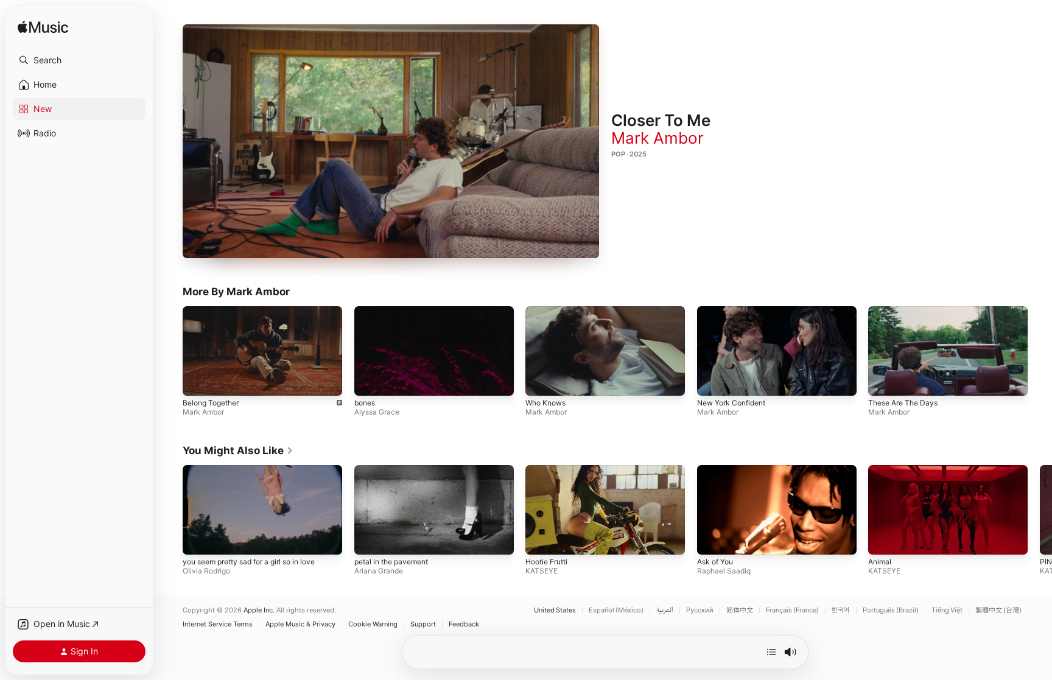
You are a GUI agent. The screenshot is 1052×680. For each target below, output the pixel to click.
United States (555, 610)
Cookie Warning (373, 624)
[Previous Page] (170, 509)
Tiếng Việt (947, 610)
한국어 (841, 610)
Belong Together (211, 403)
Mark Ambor (657, 137)
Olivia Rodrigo (206, 570)
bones (364, 403)
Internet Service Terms (218, 624)
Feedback (464, 624)
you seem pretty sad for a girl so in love (249, 561)
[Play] (390, 141)
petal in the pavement (391, 561)
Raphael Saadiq (724, 570)
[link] (238, 450)
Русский (700, 610)
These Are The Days (903, 403)
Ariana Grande (378, 570)
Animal (879, 561)
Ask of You (715, 561)
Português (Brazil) (891, 610)
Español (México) (616, 610)
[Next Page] (1039, 509)
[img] (43, 28)
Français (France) (792, 610)
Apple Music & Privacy (300, 624)
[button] (79, 60)
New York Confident (731, 403)
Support (423, 624)
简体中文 (739, 610)
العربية (664, 610)
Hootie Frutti (546, 561)
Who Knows (545, 403)
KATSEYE (541, 570)
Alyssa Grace (376, 412)
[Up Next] (771, 652)
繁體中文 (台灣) (998, 610)
